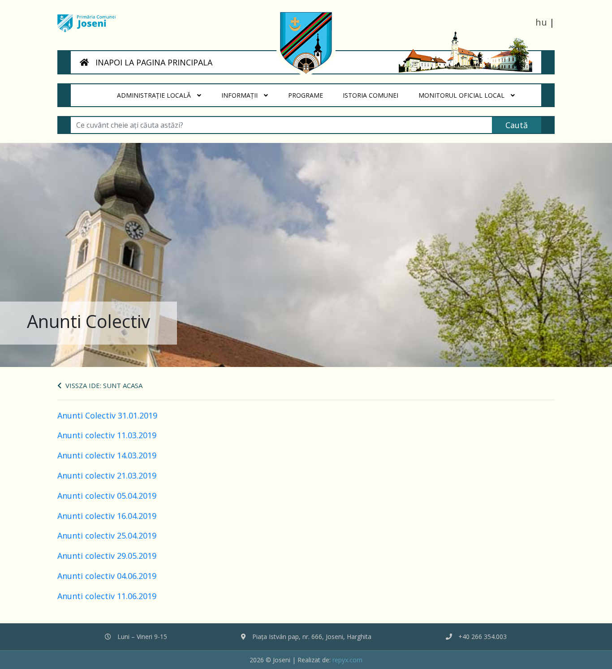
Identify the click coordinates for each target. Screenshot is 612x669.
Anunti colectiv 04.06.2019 (106, 575)
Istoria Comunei (376, 95)
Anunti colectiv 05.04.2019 (106, 495)
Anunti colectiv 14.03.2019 (106, 455)
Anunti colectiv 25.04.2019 (106, 535)
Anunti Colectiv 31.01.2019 (107, 415)
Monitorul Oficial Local (462, 95)
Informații (240, 95)
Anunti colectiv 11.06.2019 (106, 596)
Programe (310, 95)
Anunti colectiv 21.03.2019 (106, 475)
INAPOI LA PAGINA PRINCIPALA (152, 62)
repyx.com (347, 660)
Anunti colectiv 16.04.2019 (106, 515)
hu (541, 22)
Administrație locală (155, 95)
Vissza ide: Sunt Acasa (103, 385)
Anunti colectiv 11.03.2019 (106, 435)
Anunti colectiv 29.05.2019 (106, 555)
